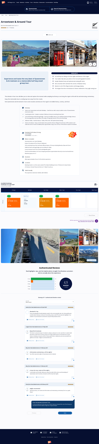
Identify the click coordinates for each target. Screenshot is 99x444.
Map (57, 2)
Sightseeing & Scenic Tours (13, 15)
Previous (34, 413)
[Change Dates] (96, 185)
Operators (56, 437)
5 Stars (29, 278)
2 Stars (29, 286)
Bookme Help (43, 437)
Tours (6, 15)
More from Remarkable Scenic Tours (10, 26)
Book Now (92, 215)
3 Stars (29, 283)
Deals (18, 2)
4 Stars (29, 281)
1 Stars (29, 288)
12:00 (2, 202)
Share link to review (40, 319)
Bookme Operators (95, 2)
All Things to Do (11, 2)
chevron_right (94, 64)
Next (65, 413)
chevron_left (90, 64)
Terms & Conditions (50, 437)
